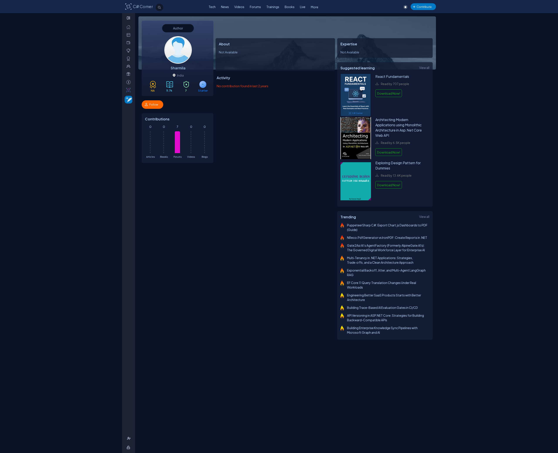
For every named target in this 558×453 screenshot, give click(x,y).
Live (302, 7)
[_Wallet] (129, 42)
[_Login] (129, 447)
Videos (239, 7)
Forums (255, 7)
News (225, 7)
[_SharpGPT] (129, 90)
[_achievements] (129, 59)
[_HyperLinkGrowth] (127, 99)
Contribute (424, 7)
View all (424, 68)
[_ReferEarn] (129, 74)
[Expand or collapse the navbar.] (129, 18)
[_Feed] (129, 27)
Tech (212, 7)
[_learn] (129, 50)
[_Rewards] (129, 82)
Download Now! (388, 93)
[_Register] (129, 438)
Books (289, 7)
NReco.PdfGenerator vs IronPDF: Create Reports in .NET (387, 237)
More (314, 7)
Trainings (272, 7)
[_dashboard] (129, 35)
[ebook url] (355, 95)
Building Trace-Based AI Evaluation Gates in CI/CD (382, 307)
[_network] (129, 66)
